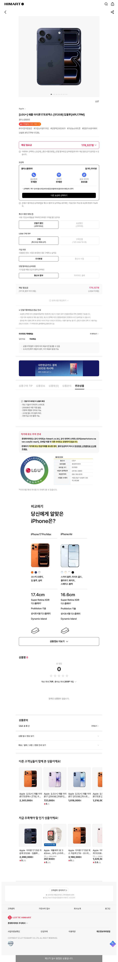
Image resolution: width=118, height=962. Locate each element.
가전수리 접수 (44, 908)
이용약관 (72, 931)
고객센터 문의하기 (58, 890)
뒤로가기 (5, 12)
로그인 (107, 908)
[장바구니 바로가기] (113, 4)
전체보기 (94, 726)
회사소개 (77, 908)
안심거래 (44, 931)
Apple (21, 109)
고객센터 (11, 908)
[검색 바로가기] (106, 4)
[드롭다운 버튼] (22, 4)
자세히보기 (93, 334)
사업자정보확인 (14, 931)
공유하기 (113, 12)
